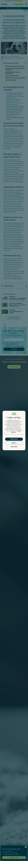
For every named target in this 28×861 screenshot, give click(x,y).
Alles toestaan (14, 439)
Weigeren (14, 443)
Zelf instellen (14, 446)
